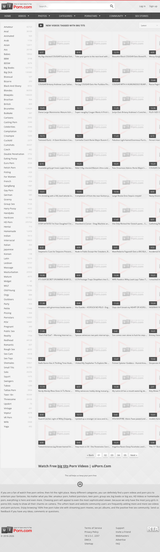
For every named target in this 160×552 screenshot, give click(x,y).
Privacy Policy (91, 531)
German (8, 194)
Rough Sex (9, 349)
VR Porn (8, 417)
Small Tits (9, 367)
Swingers (8, 381)
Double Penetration (14, 154)
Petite (7, 308)
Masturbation (11, 272)
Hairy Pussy (10, 208)
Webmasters (122, 535)
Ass (6, 49)
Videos (22, 15)
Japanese (8, 249)
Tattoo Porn (10, 390)
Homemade (10, 231)
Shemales (9, 362)
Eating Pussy (10, 158)
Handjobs (9, 213)
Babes (7, 54)
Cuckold (8, 140)
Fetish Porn (10, 167)
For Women (10, 176)
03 (112, 455)
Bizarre (7, 81)
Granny (8, 199)
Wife (6, 421)
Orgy (6, 294)
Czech (7, 149)
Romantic (9, 344)
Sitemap (89, 543)
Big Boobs (9, 67)
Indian (7, 235)
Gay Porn (8, 190)
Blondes (8, 90)
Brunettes (9, 108)
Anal (6, 31)
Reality (7, 335)
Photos (42, 15)
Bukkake (8, 113)
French (7, 181)
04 (118, 455)
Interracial (9, 240)
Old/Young (9, 290)
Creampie (9, 135)
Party (6, 303)
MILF (6, 285)
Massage (8, 267)
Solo (6, 372)
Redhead (8, 340)
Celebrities (9, 126)
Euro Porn (9, 163)
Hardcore (9, 217)
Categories (65, 15)
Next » (133, 455)
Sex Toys (8, 358)
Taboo (7, 385)
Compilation (10, 131)
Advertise (121, 539)
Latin (6, 258)
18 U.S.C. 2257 (92, 535)
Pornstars (91, 15)
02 (105, 455)
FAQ (118, 543)
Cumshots (9, 144)
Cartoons (8, 117)
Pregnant (8, 326)
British (7, 104)
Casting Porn (10, 122)
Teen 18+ (8, 394)
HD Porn (8, 222)
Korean (7, 253)
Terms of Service (93, 527)
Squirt (7, 376)
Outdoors (9, 299)
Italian (7, 244)
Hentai (7, 226)
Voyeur (7, 412)
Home (7, 15)
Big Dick (8, 72)
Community (116, 15)
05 (125, 455)
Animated (9, 35)
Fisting (7, 172)
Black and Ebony (12, 85)
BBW (6, 58)
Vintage (8, 408)
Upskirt (7, 403)
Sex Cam (8, 353)
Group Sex (9, 203)
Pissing (7, 312)
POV (6, 322)
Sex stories (141, 15)
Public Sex (9, 331)
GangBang (9, 185)
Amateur (8, 26)
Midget (7, 281)
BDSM (7, 63)
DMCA (88, 539)
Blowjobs (8, 94)
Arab (6, 40)
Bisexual (8, 76)
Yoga (6, 426)
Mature (8, 276)
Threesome (10, 399)
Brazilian (8, 99)
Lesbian (8, 263)
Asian (7, 45)
